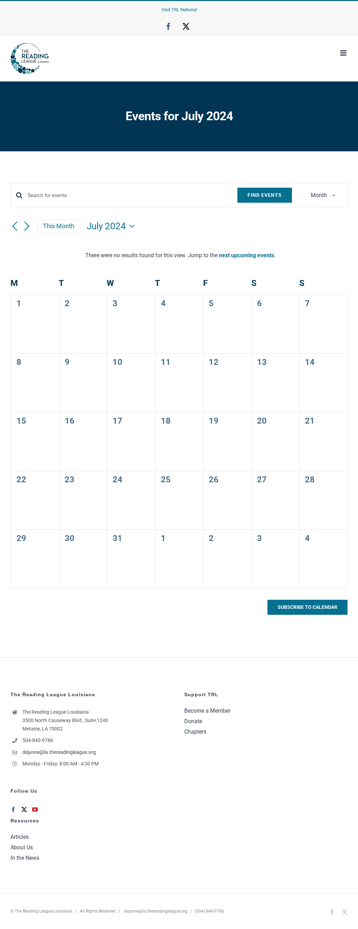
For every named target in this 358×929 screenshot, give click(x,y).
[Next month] (26, 226)
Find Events (265, 195)
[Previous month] (14, 226)
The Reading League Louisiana (43, 911)
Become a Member (207, 710)
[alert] (180, 255)
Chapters (195, 731)
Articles (19, 837)
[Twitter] (24, 809)
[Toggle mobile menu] (344, 53)
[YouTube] (35, 809)
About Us (21, 847)
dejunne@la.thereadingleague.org (59, 752)
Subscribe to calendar (307, 607)
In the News (24, 858)
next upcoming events (246, 255)
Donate (193, 721)
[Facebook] (13, 809)
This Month (58, 226)
